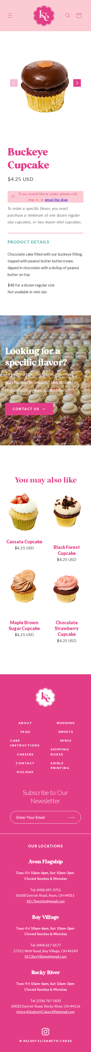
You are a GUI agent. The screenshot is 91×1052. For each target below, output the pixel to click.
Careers (25, 754)
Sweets (65, 732)
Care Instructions (24, 743)
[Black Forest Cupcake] (67, 516)
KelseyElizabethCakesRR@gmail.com (45, 1012)
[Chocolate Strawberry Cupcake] (67, 591)
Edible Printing (60, 765)
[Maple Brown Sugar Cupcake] (24, 591)
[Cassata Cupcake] (24, 513)
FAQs (25, 732)
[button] (10, 15)
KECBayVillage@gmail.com (45, 956)
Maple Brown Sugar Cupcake (24, 625)
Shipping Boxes (60, 751)
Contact (25, 763)
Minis (66, 740)
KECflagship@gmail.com (46, 901)
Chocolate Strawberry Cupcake (67, 628)
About (25, 723)
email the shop (56, 199)
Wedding (66, 723)
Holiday (25, 772)
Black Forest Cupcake (67, 550)
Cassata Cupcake (24, 541)
